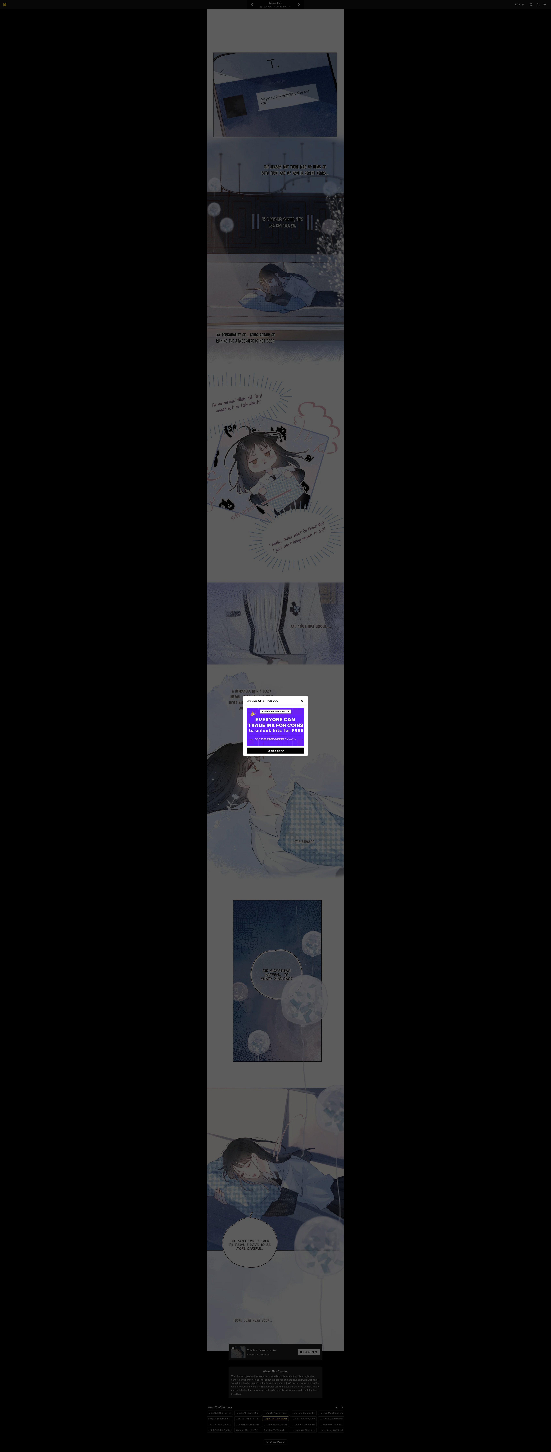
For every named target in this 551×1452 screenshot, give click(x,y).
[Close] (302, 701)
